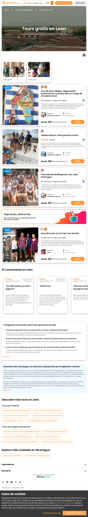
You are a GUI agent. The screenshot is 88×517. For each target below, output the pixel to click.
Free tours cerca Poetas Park (55, 431)
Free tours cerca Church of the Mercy (57, 442)
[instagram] (3, 482)
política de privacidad (64, 503)
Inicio (7, 10)
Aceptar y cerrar (74, 513)
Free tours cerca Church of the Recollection (21, 442)
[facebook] (7, 482)
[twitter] (16, 482)
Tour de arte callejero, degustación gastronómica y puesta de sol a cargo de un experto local (61, 93)
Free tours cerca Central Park (47, 437)
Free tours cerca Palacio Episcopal (17, 437)
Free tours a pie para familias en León (47, 416)
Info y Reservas (78, 122)
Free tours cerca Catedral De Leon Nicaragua (21, 431)
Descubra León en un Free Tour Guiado (60, 233)
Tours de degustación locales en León (42, 421)
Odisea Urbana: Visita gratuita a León (59, 135)
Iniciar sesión (80, 3)
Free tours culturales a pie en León (48, 410)
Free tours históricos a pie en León (17, 410)
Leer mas (7, 356)
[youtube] (11, 482)
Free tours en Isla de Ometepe (37, 456)
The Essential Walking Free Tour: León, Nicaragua (59, 175)
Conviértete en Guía (64, 3)
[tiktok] (20, 482)
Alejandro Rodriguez (54, 155)
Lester (49, 252)
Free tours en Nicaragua (24, 10)
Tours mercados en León (13, 421)
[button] (14, 72)
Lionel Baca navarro (54, 115)
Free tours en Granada (12, 456)
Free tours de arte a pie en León (16, 416)
